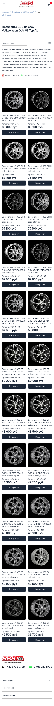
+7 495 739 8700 (15, 666)
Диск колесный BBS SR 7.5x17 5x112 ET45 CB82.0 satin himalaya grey (13, 574)
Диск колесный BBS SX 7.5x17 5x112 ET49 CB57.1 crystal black (13, 625)
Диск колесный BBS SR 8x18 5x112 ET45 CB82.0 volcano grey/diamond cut (13, 371)
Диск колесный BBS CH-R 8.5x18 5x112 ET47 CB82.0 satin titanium (13, 321)
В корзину (14, 132)
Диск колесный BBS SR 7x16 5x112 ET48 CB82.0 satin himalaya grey (38, 625)
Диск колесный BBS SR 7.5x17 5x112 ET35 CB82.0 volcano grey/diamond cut (13, 422)
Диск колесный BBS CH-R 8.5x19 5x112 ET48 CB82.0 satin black (13, 219)
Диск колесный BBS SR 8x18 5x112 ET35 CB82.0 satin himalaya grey (12, 473)
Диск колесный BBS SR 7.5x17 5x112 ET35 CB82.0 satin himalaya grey (39, 524)
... (39, 12)
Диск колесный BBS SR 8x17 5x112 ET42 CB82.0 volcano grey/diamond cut (40, 371)
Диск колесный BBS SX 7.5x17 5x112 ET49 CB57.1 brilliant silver (39, 574)
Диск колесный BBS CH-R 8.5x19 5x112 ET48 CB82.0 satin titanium (40, 219)
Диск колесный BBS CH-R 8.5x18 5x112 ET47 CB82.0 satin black (40, 270)
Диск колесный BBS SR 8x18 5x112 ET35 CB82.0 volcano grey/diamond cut (40, 321)
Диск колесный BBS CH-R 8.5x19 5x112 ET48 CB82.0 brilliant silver (40, 168)
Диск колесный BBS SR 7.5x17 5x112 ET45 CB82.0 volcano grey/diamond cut (40, 422)
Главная (5, 12)
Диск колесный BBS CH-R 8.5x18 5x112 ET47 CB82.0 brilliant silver (13, 270)
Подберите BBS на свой (23, 12)
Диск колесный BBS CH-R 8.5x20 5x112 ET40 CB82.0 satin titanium (14, 118)
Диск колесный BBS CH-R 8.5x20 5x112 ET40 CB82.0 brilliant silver (14, 168)
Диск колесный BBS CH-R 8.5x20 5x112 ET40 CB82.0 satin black (40, 118)
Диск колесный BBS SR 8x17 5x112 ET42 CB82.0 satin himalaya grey (12, 524)
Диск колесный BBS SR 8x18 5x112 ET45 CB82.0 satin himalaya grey (38, 473)
